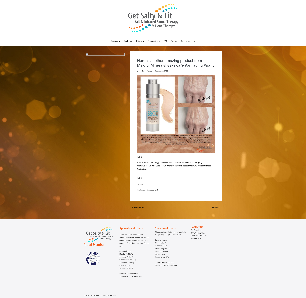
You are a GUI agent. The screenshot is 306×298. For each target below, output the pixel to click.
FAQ (165, 41)
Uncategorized (152, 190)
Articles (174, 41)
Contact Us (185, 41)
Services (114, 41)
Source (140, 184)
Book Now (128, 41)
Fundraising (153, 41)
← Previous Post (137, 207)
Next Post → (217, 207)
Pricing (139, 41)
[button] (194, 41)
